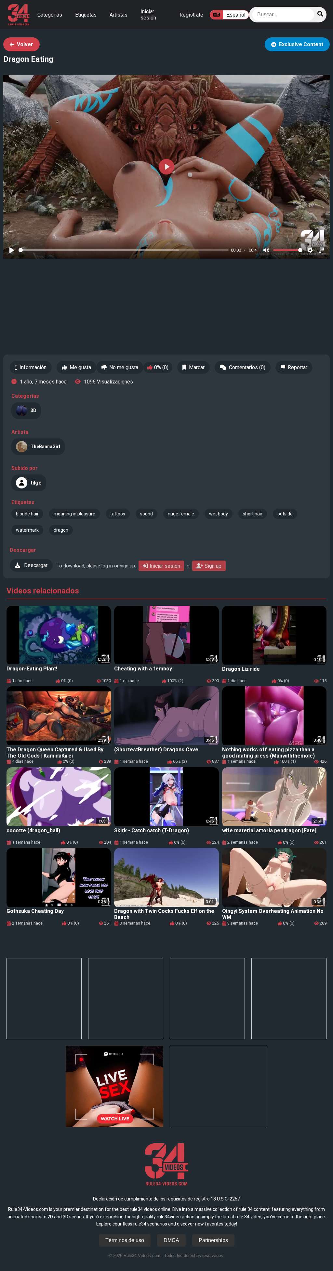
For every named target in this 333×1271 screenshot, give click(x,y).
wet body (218, 513)
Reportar (297, 367)
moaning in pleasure (74, 513)
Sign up (213, 566)
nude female (181, 513)
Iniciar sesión (148, 14)
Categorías (49, 15)
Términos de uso (124, 1240)
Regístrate (191, 15)
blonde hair (27, 513)
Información (33, 367)
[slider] (124, 250)
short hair (252, 513)
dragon (61, 530)
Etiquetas (86, 15)
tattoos (117, 513)
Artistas (118, 15)
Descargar (35, 565)
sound (146, 513)
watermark (27, 530)
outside (285, 513)
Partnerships (213, 1240)
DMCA (171, 1240)
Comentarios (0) (247, 367)
